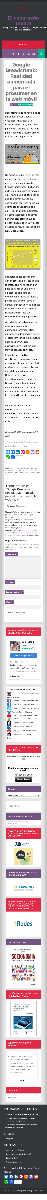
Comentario (12, 554)
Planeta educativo (11, 472)
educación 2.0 (19, 470)
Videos (37, 472)
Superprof (12, 1097)
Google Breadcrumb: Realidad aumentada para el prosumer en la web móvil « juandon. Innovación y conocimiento (22, 532)
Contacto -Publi (12, 1158)
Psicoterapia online (13, 1162)
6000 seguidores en (22, 723)
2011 (14, 468)
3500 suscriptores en (24, 715)
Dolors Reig (27, 104)
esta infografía (31, 174)
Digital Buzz (28, 179)
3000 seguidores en (24, 731)
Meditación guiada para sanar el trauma (22, 1114)
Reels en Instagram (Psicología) (18, 1154)
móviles (35, 470)
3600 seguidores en (24, 719)
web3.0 (8, 475)
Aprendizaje (21, 468)
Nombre (10, 582)
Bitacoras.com (21, 506)
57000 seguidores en (25, 708)
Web (8, 602)
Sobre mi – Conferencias (15, 1150)
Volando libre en (21, 712)
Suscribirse (23, 779)
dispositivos (30, 468)
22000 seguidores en (24, 700)
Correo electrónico (15, 592)
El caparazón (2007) (23, 20)
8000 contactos (21, 727)
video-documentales (26, 472)
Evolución (28, 470)
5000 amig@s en (22, 704)
